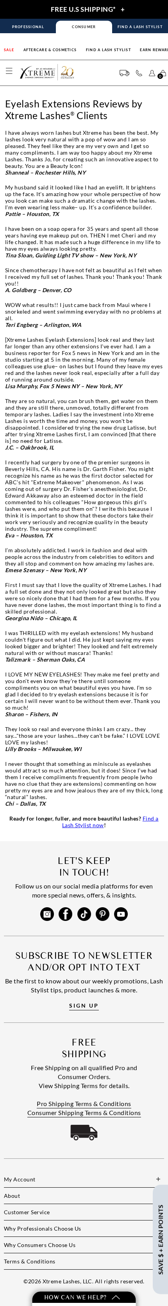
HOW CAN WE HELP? (76, 1297)
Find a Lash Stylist (108, 50)
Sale (9, 50)
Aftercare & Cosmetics (50, 50)
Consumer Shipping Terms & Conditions (84, 1112)
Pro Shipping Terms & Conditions (84, 1103)
